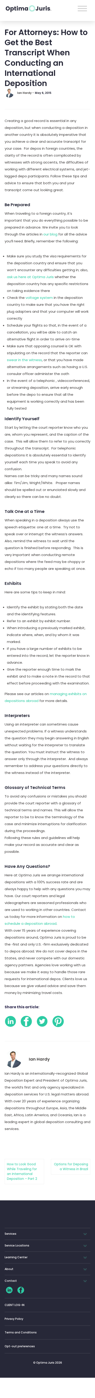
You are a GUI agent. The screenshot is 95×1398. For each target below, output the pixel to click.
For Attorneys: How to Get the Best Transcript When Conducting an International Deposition (46, 58)
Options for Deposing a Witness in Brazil (71, 1166)
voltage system (39, 297)
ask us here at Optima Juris (30, 276)
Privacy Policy (14, 1319)
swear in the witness (24, 359)
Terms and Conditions (21, 1332)
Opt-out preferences (20, 1346)
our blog (50, 234)
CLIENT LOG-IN (14, 1305)
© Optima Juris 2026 (47, 1363)
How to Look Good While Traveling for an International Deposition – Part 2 (22, 1171)
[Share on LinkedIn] (10, 1021)
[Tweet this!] (42, 1021)
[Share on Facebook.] (26, 1021)
